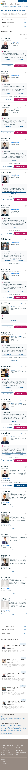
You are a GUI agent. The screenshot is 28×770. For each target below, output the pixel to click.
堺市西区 (15, 718)
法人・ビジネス (4, 733)
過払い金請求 (3, 730)
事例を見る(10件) (7, 354)
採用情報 (5, 763)
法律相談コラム (6, 748)
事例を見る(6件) (8, 126)
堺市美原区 (3, 719)
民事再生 (24, 728)
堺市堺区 (17, 42)
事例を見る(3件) (8, 93)
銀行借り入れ (19, 725)
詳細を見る (14, 506)
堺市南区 (19, 718)
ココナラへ (4, 1)
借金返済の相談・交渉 (5, 731)
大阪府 (12, 42)
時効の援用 (13, 730)
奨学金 (14, 727)
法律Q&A (5, 747)
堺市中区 (6, 718)
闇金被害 (12, 731)
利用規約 (18, 747)
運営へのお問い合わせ (8, 754)
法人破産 (6, 728)
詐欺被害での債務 (20, 727)
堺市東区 (11, 718)
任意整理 (16, 728)
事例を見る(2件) (8, 260)
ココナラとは (6, 750)
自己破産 (2, 728)
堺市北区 (23, 718)
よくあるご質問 (6, 752)
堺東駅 (12, 43)
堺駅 (4, 480)
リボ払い (14, 725)
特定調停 (8, 730)
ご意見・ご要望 (19, 745)
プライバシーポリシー (21, 748)
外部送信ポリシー (20, 750)
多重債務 (16, 731)
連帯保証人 (10, 733)
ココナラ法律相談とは (8, 745)
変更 (25, 19)
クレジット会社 (9, 725)
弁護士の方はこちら (22, 1)
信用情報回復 (18, 730)
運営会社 (5, 761)
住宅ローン (3, 727)
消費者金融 (3, 725)
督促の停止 (11, 728)
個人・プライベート (22, 731)
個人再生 (20, 728)
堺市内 (2, 716)
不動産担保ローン (9, 727)
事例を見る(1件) (8, 59)
